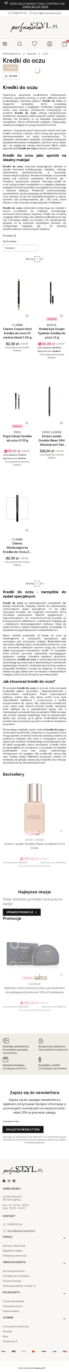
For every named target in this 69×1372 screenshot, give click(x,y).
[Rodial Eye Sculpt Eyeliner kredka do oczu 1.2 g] (51, 294)
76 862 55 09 (19, 13)
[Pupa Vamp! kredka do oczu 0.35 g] (17, 401)
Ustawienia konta (12, 1306)
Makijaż (31, 54)
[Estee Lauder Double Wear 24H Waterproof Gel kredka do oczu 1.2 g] (51, 401)
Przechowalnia (11, 1311)
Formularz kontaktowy (16, 1326)
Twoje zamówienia (13, 1301)
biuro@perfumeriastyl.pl (47, 13)
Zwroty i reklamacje (14, 1245)
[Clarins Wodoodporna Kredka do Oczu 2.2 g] (17, 508)
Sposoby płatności (14, 1271)
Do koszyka (16, 364)
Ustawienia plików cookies (18, 1285)
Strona (30, 259)
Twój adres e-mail (10, 1121)
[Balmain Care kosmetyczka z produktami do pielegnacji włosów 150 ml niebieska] (34, 953)
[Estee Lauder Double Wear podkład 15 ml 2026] (34, 809)
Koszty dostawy (12, 1280)
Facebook (9, 1341)
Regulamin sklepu (12, 1250)
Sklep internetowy (30, 1368)
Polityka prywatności (15, 1255)
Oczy (45, 54)
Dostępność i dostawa (16, 1275)
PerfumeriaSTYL (12, 54)
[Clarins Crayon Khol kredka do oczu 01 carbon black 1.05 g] (17, 294)
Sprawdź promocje (20, 912)
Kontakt (7, 1331)
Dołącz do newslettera (23, 1129)
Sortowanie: (10, 241)
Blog (5, 1336)
